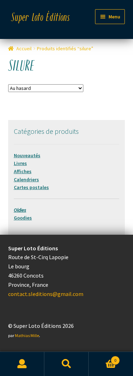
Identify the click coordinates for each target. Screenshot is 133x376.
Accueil (24, 48)
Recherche (66, 364)
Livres (20, 163)
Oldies (20, 210)
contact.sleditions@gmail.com (45, 293)
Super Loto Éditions (40, 18)
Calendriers (26, 179)
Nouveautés (27, 155)
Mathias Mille (27, 335)
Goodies (23, 218)
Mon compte (22, 364)
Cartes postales (31, 187)
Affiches (23, 171)
